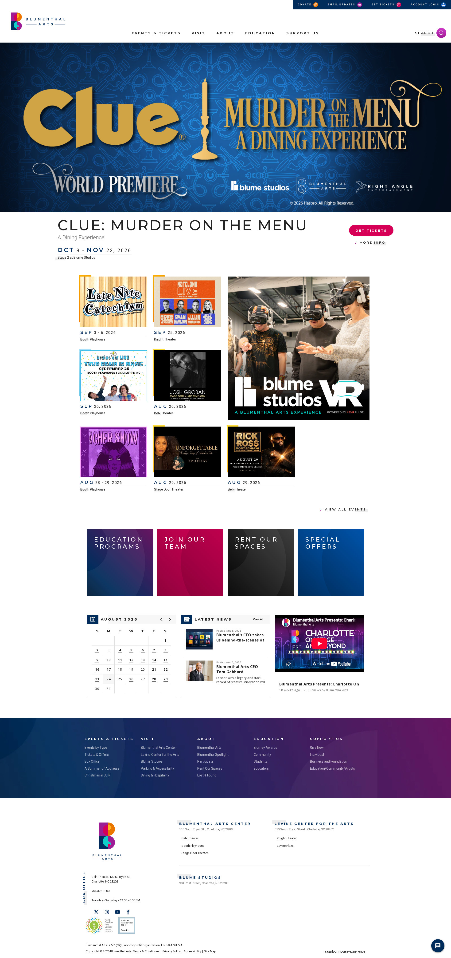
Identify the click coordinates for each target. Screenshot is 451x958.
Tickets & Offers (97, 754)
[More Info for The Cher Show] (113, 452)
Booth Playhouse (92, 339)
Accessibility (192, 951)
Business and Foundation (328, 761)
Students (260, 761)
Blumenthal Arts (209, 747)
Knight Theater (165, 339)
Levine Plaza (285, 845)
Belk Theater (163, 413)
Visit (199, 33)
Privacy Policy (172, 951)
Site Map (210, 951)
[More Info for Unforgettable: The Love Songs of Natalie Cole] (187, 452)
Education (260, 33)
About (225, 33)
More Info (372, 238)
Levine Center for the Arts (160, 754)
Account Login (425, 4)
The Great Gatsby (139, 225)
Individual (317, 754)
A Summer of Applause (102, 768)
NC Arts (99, 925)
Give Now (317, 747)
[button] (445, 49)
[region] (131, 656)
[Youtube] (117, 912)
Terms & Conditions (146, 951)
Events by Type (96, 747)
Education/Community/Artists (332, 768)
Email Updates (342, 4)
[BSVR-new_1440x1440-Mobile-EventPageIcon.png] (298, 348)
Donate (305, 4)
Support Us (302, 33)
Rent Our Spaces (209, 768)
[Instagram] (107, 912)
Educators (261, 768)
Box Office (92, 761)
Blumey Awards (265, 747)
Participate (205, 761)
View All (258, 619)
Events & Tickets (156, 33)
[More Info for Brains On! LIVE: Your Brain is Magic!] (113, 376)
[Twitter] (96, 912)
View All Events (345, 509)
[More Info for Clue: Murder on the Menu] (225, 127)
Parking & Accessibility (157, 768)
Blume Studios (152, 761)
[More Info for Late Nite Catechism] (113, 302)
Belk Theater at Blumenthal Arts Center (87, 249)
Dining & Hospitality (155, 775)
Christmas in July (97, 775)
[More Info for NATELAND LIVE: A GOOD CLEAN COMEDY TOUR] (187, 302)
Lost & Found (206, 775)
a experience (344, 951)
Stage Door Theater (168, 489)
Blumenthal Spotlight (213, 754)
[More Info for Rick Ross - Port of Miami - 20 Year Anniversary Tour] (261, 452)
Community (262, 754)
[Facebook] (128, 912)
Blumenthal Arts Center (158, 747)
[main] (225, 380)
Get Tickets (384, 4)
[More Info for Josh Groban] (187, 376)
